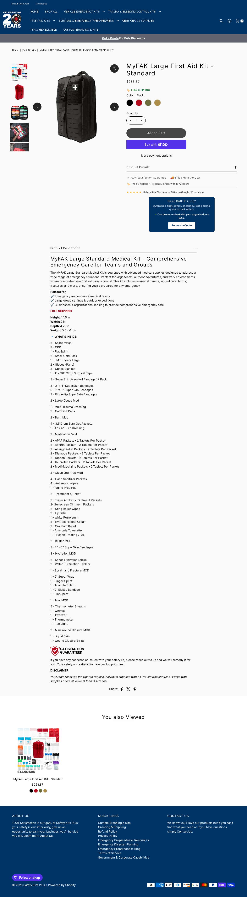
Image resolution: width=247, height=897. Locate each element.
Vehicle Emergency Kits (82, 11)
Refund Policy (107, 831)
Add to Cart (156, 133)
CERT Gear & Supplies (138, 20)
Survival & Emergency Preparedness (86, 20)
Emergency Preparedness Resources (123, 840)
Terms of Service (109, 853)
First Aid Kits (40, 20)
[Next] (114, 107)
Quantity (132, 113)
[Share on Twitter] (128, 689)
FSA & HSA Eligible (43, 29)
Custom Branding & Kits (81, 29)
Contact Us (41, 3)
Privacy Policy (107, 836)
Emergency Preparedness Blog (119, 849)
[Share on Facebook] (122, 689)
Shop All (51, 11)
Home (34, 11)
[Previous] (37, 107)
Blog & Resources (20, 3)
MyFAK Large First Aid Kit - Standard (38, 779)
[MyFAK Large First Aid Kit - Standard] (38, 750)
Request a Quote (182, 225)
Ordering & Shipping (112, 827)
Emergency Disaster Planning (118, 844)
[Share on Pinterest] (135, 689)
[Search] (221, 21)
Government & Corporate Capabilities (123, 857)
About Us (46, 836)
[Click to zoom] (114, 68)
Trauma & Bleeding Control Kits (132, 11)
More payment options (156, 155)
